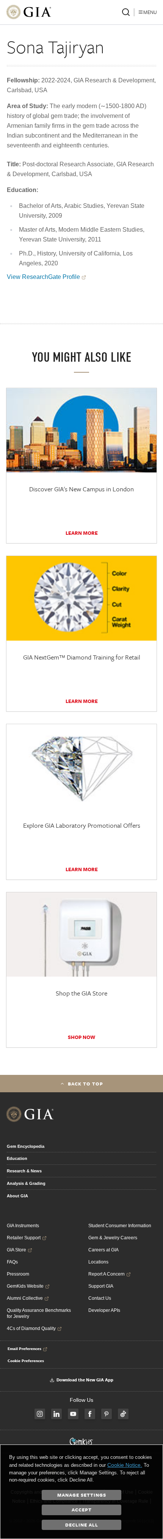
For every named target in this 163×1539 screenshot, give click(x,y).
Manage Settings (81, 1494)
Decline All (81, 1524)
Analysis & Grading (26, 1183)
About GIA (17, 1196)
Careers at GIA (103, 1250)
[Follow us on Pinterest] (106, 1413)
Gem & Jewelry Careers (112, 1237)
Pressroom (18, 1274)
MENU (150, 12)
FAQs (12, 1262)
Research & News (24, 1171)
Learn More (82, 533)
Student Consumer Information (119, 1225)
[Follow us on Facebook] (89, 1413)
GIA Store (16, 1250)
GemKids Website (25, 1286)
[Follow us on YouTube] (73, 1413)
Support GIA (100, 1286)
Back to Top (85, 1083)
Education (17, 1158)
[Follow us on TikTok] (123, 1413)
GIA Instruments (23, 1225)
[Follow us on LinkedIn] (56, 1413)
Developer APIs (104, 1310)
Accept (82, 1509)
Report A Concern (106, 1274)
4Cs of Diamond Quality (31, 1328)
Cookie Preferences (26, 1361)
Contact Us (99, 1298)
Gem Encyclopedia (25, 1146)
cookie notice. (124, 1465)
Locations (98, 1262)
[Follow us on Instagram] (39, 1413)
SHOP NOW (81, 1037)
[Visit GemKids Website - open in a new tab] (81, 1441)
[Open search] (125, 12)
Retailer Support (24, 1237)
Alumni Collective (25, 1298)
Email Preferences (24, 1348)
